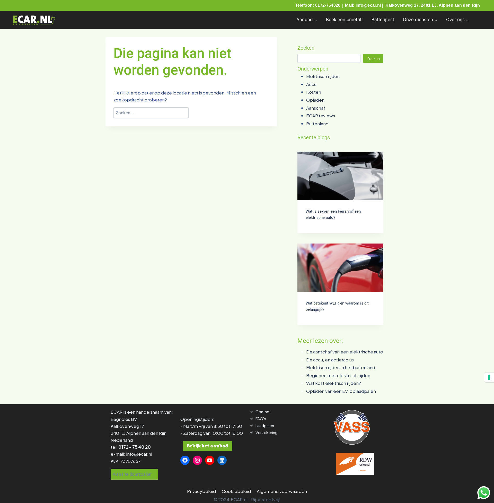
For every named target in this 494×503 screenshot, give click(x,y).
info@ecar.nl (139, 454)
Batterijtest (383, 19)
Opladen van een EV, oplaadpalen (341, 391)
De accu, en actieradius (330, 359)
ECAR (116, 412)
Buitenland (317, 123)
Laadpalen (264, 425)
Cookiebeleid (236, 491)
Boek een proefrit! (344, 19)
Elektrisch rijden (323, 76)
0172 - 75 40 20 (134, 447)
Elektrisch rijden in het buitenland (340, 367)
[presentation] (340, 176)
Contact (263, 411)
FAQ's (260, 418)
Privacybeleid (201, 491)
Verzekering (266, 432)
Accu (311, 84)
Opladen (315, 100)
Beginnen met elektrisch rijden (338, 375)
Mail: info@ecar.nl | (364, 5)
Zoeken (373, 58)
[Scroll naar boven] (13, 492)
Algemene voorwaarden (282, 491)
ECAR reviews (320, 115)
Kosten (313, 92)
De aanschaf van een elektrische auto (344, 351)
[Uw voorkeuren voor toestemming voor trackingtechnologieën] (489, 377)
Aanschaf (315, 108)
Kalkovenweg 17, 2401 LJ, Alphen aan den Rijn (432, 5)
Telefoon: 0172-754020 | (319, 5)
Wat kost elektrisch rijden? (333, 383)
